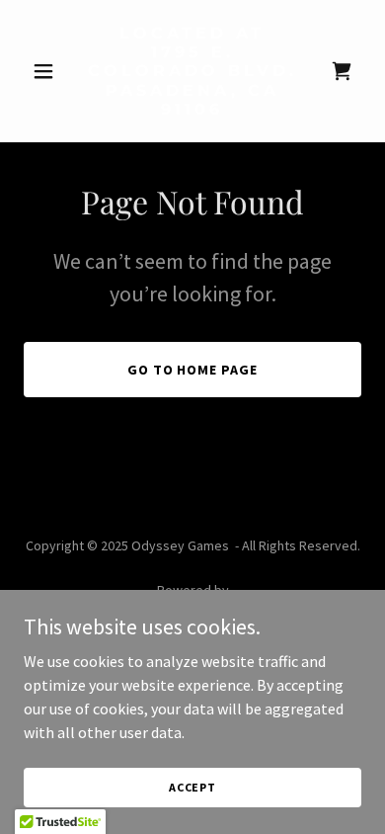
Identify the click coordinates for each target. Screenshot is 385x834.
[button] (49, 71)
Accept (192, 787)
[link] (192, 109)
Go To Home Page (193, 369)
